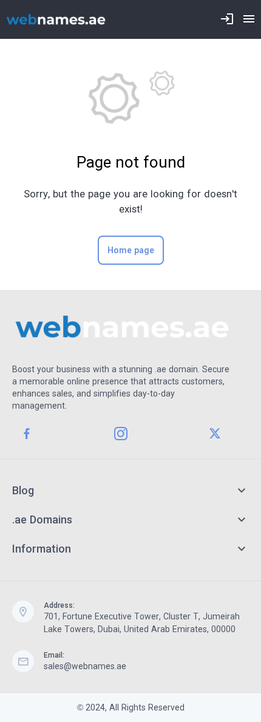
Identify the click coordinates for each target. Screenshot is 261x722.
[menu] (249, 19)
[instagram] (121, 433)
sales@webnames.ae (85, 666)
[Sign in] (227, 19)
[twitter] (215, 433)
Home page (130, 250)
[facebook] (26, 433)
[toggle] (241, 490)
